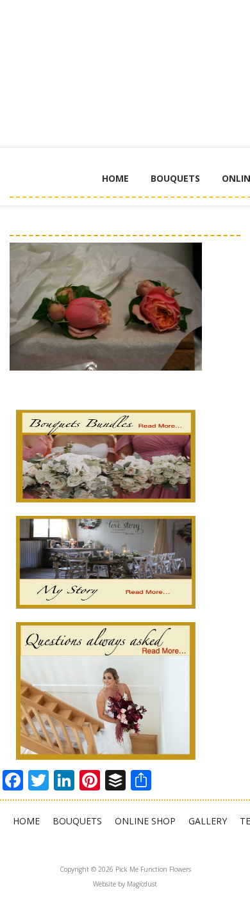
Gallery (207, 821)
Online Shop (145, 821)
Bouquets (175, 178)
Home (115, 178)
